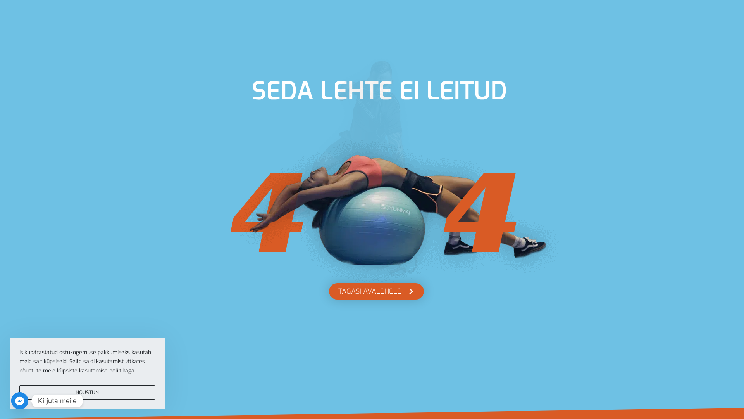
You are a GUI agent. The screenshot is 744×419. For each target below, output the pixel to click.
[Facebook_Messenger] (19, 400)
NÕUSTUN (87, 392)
